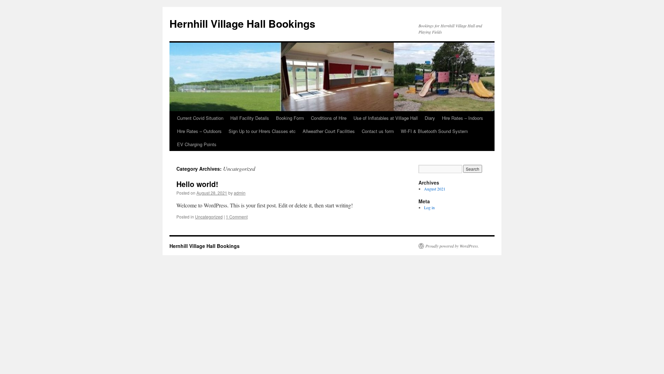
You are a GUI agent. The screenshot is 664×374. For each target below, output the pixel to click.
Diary (430, 118)
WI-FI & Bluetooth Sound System (434, 131)
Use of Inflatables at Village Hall (385, 118)
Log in (429, 207)
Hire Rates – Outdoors (199, 131)
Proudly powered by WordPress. (452, 246)
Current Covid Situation (200, 118)
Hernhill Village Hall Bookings (242, 23)
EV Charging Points (196, 144)
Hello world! (197, 184)
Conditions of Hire (329, 118)
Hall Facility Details (249, 118)
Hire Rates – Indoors (462, 118)
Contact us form (378, 131)
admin (240, 193)
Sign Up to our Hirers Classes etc (262, 131)
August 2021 (434, 189)
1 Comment (237, 217)
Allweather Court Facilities (329, 131)
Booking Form (290, 118)
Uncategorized (209, 217)
